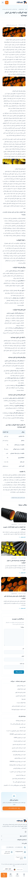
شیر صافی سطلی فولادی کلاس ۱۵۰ (17, 724)
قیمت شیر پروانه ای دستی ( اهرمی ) (17, 772)
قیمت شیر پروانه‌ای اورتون (19, 758)
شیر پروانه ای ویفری (21, 686)
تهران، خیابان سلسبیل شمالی (7, 852)
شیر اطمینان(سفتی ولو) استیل (18, 778)
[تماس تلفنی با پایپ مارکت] (6, 2)
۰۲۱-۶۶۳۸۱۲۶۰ (10, 847)
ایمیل (23, 656)
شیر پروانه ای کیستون (20, 775)
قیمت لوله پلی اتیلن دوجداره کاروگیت (18, 497)
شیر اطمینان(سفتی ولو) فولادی (18, 751)
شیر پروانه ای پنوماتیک (20, 720)
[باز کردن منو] (2, 2)
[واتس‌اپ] (25, 831)
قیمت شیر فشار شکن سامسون (18, 748)
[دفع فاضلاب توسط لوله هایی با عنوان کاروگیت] (14, 548)
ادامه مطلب (23, 537)
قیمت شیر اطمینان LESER (19, 738)
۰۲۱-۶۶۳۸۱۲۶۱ (18, 847)
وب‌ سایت (22, 663)
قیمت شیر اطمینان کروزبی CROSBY (17, 734)
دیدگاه (22, 627)
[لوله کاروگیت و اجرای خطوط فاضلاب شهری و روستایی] (14, 515)
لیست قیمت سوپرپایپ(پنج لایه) (18, 709)
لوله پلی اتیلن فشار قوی (20, 692)
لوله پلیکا (23, 699)
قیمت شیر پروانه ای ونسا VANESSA (17, 761)
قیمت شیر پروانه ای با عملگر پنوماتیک (17, 765)
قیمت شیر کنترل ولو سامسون (19, 744)
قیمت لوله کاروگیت (21, 689)
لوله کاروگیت (21, 9)
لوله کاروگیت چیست (21, 703)
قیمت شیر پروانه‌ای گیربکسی (19, 768)
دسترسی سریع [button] (23, 836)
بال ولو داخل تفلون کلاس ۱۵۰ (19, 782)
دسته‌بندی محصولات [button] (22, 840)
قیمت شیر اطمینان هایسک (19, 741)
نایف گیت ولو (22, 727)
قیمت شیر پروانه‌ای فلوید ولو (19, 755)
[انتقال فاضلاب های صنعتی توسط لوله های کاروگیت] (14, 584)
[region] (14, 449)
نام (23, 648)
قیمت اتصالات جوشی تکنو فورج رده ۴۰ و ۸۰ (16, 731)
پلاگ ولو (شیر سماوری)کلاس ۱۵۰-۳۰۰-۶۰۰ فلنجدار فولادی (14, 786)
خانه (26, 9)
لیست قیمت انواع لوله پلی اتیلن (18, 706)
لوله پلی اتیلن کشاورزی (20, 696)
